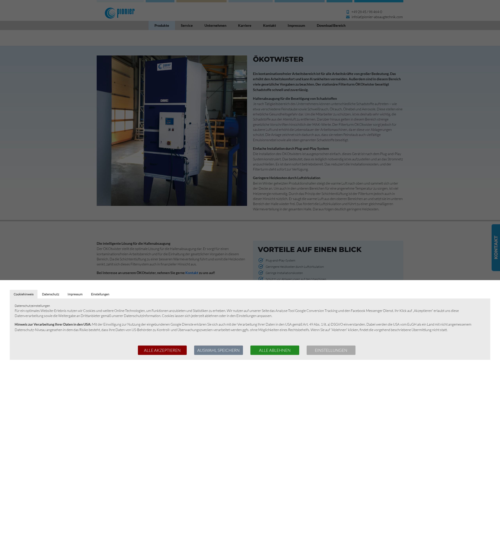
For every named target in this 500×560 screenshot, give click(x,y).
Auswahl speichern (218, 350)
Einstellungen (331, 350)
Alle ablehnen (275, 350)
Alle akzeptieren (162, 350)
